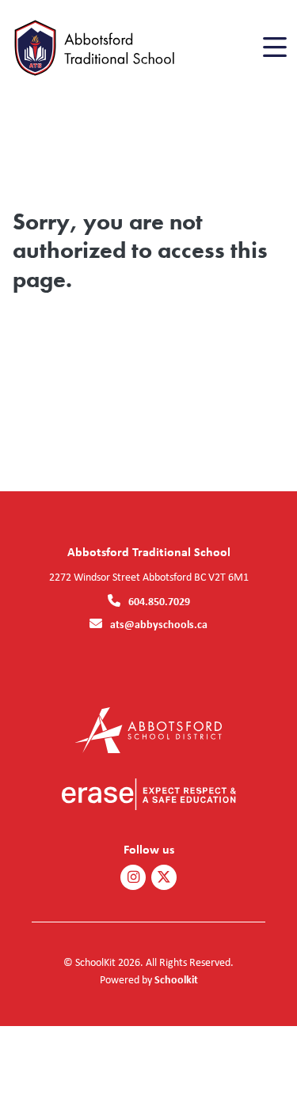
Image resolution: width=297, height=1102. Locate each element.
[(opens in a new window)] (148, 729)
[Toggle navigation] (273, 47)
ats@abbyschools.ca (159, 623)
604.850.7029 (159, 600)
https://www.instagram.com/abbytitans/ (133, 877)
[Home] (102, 48)
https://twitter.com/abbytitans (164, 877)
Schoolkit (176, 978)
